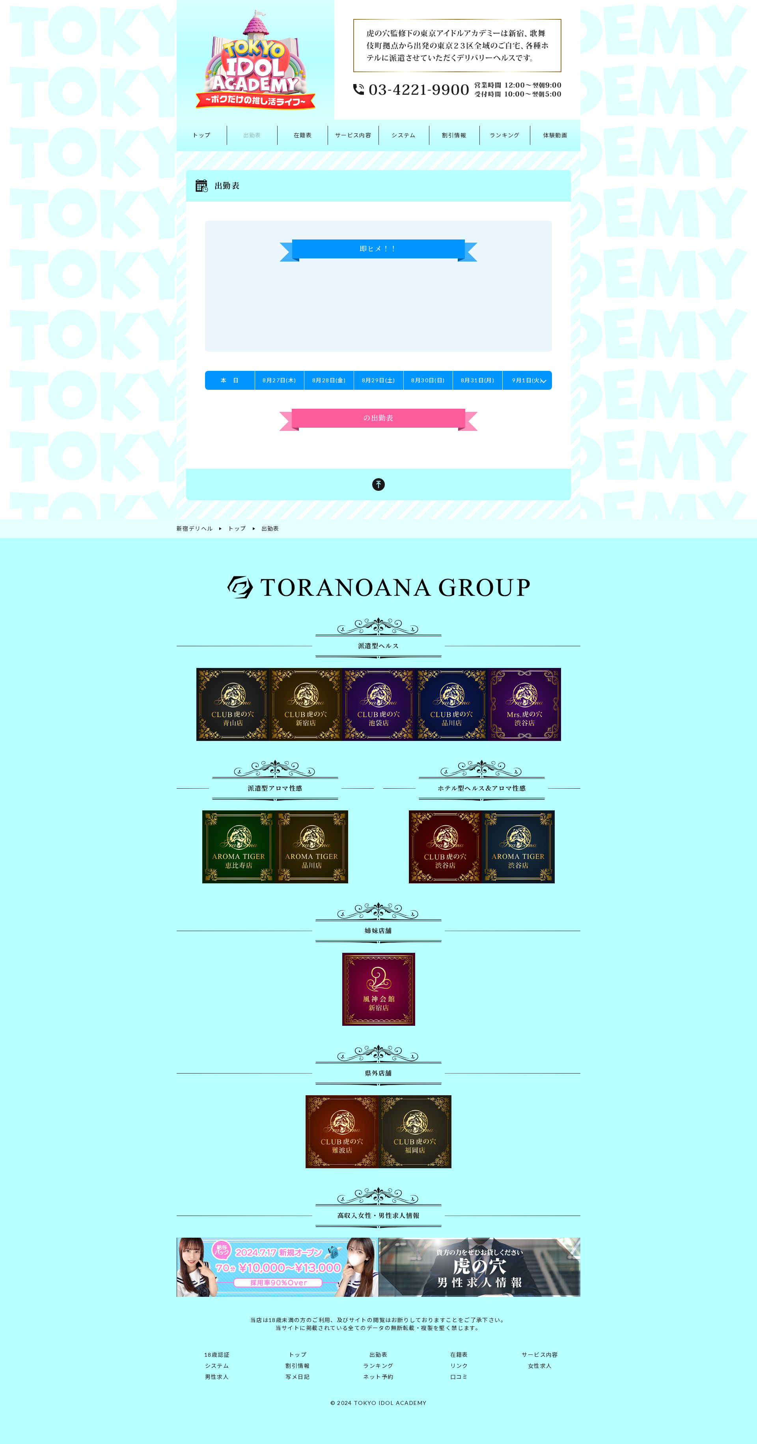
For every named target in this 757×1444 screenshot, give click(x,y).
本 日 (230, 380)
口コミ (459, 1376)
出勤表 (252, 135)
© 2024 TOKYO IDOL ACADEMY (378, 1402)
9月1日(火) (527, 380)
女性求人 (540, 1365)
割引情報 (454, 135)
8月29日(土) (378, 380)
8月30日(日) (428, 380)
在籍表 (303, 135)
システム (404, 135)
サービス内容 (353, 135)
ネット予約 (378, 1376)
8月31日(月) (477, 380)
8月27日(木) (279, 380)
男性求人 (217, 1376)
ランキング (505, 135)
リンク (459, 1365)
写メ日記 (297, 1376)
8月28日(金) (329, 380)
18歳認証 (217, 1354)
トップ (201, 135)
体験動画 (555, 135)
